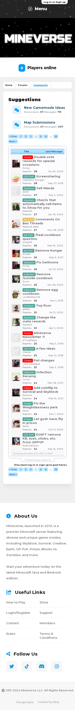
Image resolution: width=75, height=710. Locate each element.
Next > (13, 141)
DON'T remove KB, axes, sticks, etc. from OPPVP (41, 438)
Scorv (26, 281)
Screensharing (48, 176)
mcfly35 (27, 242)
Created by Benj (48, 702)
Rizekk (26, 254)
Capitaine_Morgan (33, 179)
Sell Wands (45, 188)
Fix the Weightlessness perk (40, 405)
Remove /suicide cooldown (37, 276)
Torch (26, 379)
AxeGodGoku (30, 445)
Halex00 (27, 211)
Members (47, 623)
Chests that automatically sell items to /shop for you (42, 204)
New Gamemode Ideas (44, 108)
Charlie (26, 352)
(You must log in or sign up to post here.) (40, 464)
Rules (10, 634)
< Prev (13, 136)
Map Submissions (39, 122)
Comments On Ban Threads (41, 221)
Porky (26, 168)
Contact (12, 623)
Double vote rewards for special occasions (38, 161)
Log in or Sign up (55, 2)
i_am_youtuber (31, 363)
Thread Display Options (37, 459)
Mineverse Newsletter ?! (36, 335)
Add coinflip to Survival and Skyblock (40, 390)
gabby (26, 309)
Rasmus (27, 395)
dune (25, 191)
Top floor (43, 305)
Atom (25, 410)
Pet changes (44, 360)
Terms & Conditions (48, 636)
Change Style (25, 702)
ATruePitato (29, 340)
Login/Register (18, 613)
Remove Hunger (48, 250)
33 (55, 136)
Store (44, 602)
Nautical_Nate (30, 226)
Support (46, 613)
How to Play (15, 602)
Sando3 (27, 324)
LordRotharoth (31, 297)
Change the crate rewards (39, 319)
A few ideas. (46, 348)
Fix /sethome (47, 262)
